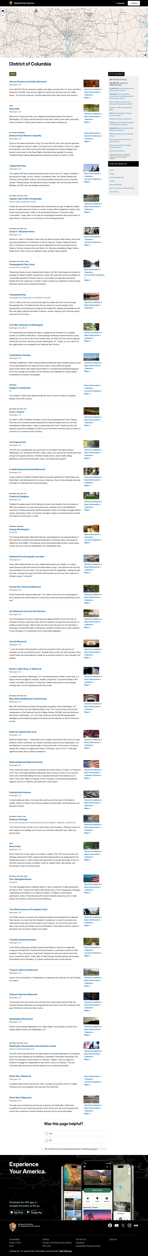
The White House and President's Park (28, 909)
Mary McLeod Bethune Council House (28, 699)
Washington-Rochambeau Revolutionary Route (32, 1046)
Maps (87, 98)
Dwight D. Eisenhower (20, 388)
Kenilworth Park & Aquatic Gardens (26, 556)
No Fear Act (81, 1239)
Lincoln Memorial (17, 641)
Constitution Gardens (20, 355)
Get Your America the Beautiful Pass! (122, 188)
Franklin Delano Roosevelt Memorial (27, 469)
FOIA (11, 1246)
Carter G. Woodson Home (22, 231)
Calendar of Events (93, 775)
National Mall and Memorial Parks (26, 762)
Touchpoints (93, 1149)
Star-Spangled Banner (20, 879)
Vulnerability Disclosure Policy (88, 1246)
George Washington (19, 529)
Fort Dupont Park (17, 442)
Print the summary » (118, 151)
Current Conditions (93, 179)
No (50, 1140)
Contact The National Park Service (57, 1242)
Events (112, 174)
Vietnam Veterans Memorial (23, 994)
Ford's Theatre (16, 412)
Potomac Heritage (18, 819)
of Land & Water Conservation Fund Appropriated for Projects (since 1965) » (122, 96)
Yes (50, 1133)
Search (120, 3)
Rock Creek (15, 846)
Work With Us (114, 192)
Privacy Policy (15, 1242)
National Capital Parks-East (22, 732)
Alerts (112, 170)
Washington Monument (21, 1019)
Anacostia (14, 109)
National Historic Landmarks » (121, 119)
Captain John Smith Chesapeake (25, 199)
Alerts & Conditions (93, 89)
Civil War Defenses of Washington (26, 325)
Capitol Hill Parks (17, 166)
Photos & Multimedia (117, 177)
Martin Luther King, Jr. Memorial (25, 669)
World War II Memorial (20, 1097)
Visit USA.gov (65, 1251)
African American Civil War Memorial (27, 81)
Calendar (88, 95)
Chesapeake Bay (17, 294)
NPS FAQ (47, 1246)
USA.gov (113, 1239)
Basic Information (92, 92)
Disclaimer (80, 1242)
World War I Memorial (20, 1076)
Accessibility (14, 1239)
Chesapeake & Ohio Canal (22, 264)
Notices (46, 1239)
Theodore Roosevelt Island (22, 939)
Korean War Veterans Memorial (25, 587)
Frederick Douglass (19, 496)
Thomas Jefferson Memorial (23, 970)
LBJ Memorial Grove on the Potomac (27, 611)
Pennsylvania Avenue (20, 792)
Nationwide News (116, 184)
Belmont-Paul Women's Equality (25, 135)
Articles (112, 181)
